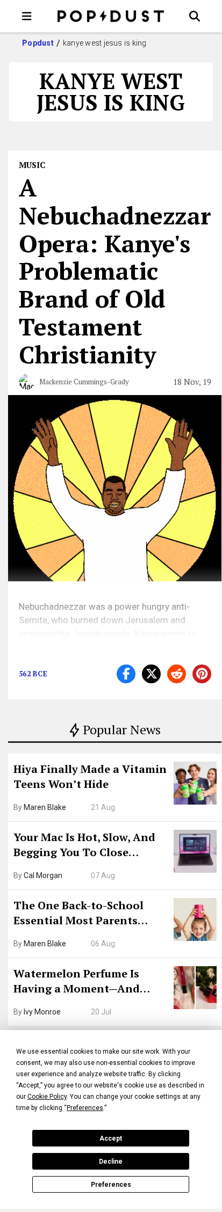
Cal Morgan (43, 875)
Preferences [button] (85, 1108)
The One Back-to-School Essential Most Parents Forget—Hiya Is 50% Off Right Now (78, 914)
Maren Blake (45, 807)
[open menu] (27, 16)
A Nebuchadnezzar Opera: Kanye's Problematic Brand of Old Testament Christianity (115, 270)
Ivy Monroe (42, 1011)
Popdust (38, 43)
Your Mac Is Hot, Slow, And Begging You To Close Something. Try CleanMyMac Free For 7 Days (90, 846)
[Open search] (194, 16)
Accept (110, 1138)
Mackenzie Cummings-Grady (84, 381)
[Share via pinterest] (201, 674)
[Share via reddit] (176, 674)
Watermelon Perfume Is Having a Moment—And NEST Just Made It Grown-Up (89, 982)
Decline (111, 1161)
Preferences (111, 1184)
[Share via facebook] (126, 674)
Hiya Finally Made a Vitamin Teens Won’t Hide (90, 776)
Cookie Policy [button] (47, 1096)
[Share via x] (151, 674)
